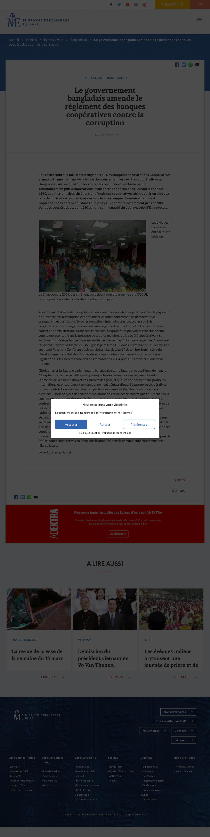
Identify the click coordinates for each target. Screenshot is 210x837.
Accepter (71, 424)
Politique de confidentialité (116, 432)
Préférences (139, 424)
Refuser (105, 424)
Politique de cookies (89, 432)
